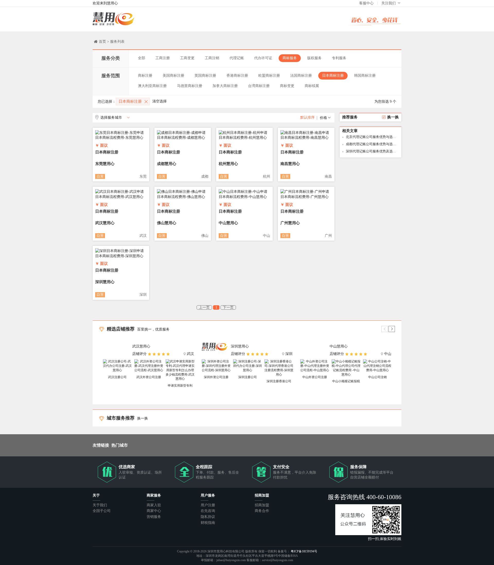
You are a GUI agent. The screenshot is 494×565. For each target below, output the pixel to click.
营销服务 (154, 517)
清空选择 (159, 101)
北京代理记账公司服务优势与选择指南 (372, 137)
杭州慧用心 (228, 164)
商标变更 (287, 86)
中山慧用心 (228, 223)
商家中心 (154, 511)
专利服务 (339, 58)
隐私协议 (208, 517)
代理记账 (237, 58)
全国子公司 (102, 511)
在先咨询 (208, 511)
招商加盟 (262, 505)
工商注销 (212, 58)
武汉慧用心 (104, 223)
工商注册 (162, 58)
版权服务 (314, 58)
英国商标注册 (205, 75)
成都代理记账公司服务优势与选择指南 (372, 144)
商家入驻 (154, 505)
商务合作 (262, 511)
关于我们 (100, 505)
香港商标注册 (237, 75)
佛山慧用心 (166, 223)
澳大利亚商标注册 (152, 86)
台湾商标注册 (259, 86)
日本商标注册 (333, 75)
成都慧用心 (166, 164)
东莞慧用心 (104, 164)
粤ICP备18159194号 (304, 551)
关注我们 (389, 3)
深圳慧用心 (104, 282)
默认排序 (307, 117)
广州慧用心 (290, 223)
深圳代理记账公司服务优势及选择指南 (372, 151)
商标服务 (290, 58)
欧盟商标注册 (269, 75)
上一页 (204, 307)
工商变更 (187, 58)
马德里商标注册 (189, 86)
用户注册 (208, 505)
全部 (141, 58)
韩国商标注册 (365, 75)
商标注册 (145, 75)
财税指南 (208, 523)
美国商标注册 (173, 75)
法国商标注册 (301, 75)
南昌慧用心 (290, 164)
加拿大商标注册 (225, 86)
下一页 (228, 307)
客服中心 (366, 3)
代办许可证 (263, 58)
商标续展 (312, 86)
